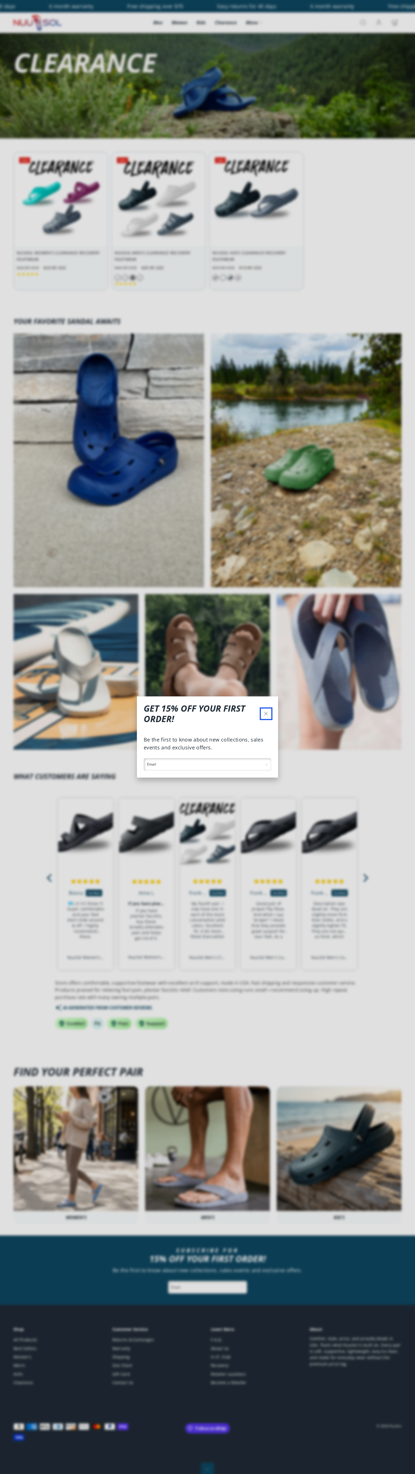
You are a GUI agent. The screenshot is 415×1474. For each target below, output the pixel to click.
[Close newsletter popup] (266, 714)
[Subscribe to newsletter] (266, 764)
